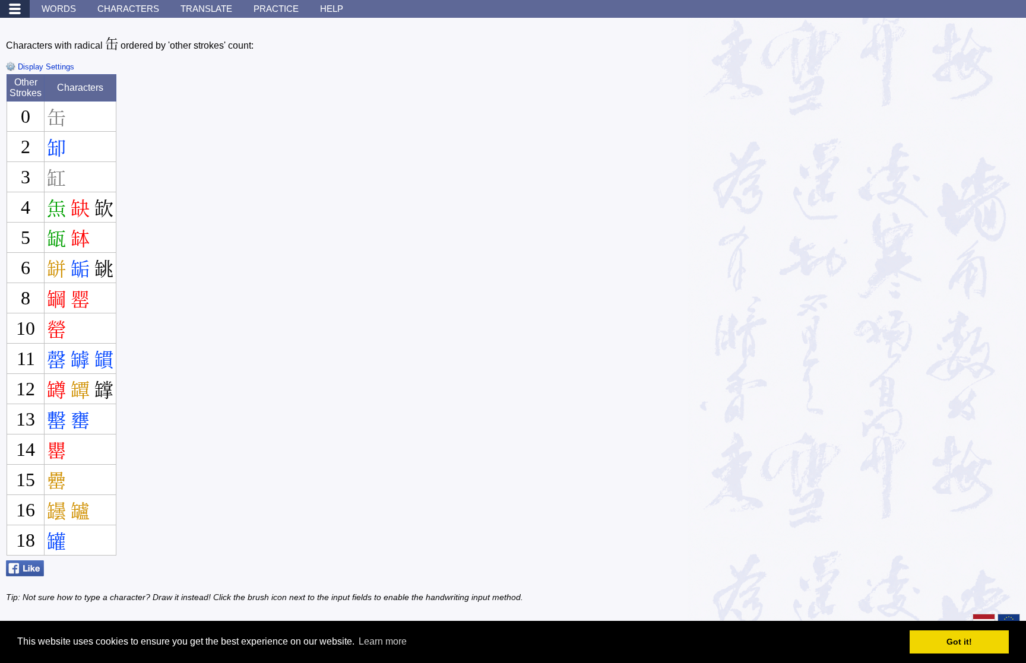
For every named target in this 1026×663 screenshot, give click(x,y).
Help (331, 9)
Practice (276, 9)
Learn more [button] (383, 641)
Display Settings (44, 66)
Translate (206, 9)
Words (59, 9)
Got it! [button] (959, 641)
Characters (128, 9)
